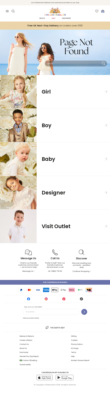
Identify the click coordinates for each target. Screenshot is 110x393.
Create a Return (26, 340)
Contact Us (24, 344)
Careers (74, 340)
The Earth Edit (57, 327)
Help (73, 356)
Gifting (74, 336)
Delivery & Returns (27, 336)
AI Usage (74, 348)
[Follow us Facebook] (28, 300)
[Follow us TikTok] (81, 300)
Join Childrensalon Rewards (55, 282)
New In (42, 18)
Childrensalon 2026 (52, 385)
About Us (23, 348)
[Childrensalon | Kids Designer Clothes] (55, 10)
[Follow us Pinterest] (63, 300)
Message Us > (28, 271)
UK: (55, 271)
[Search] (103, 63)
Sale (53, 18)
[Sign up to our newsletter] (84, 312)
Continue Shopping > (82, 271)
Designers (66, 18)
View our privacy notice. (31, 318)
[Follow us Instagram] (46, 300)
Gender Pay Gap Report (29, 356)
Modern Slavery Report (80, 360)
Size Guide (24, 352)
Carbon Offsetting (28, 360)
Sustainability (25, 364)
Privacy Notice (76, 344)
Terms (73, 352)
